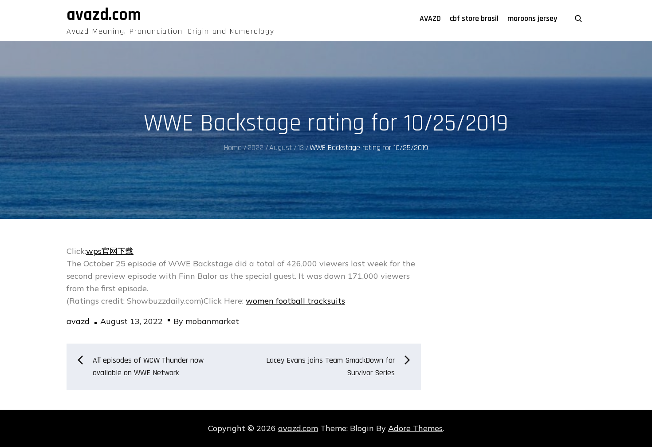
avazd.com (104, 15)
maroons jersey (532, 18)
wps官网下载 (110, 251)
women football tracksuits (295, 301)
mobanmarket (212, 321)
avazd (78, 321)
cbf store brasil (474, 18)
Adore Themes (415, 428)
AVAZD (430, 18)
